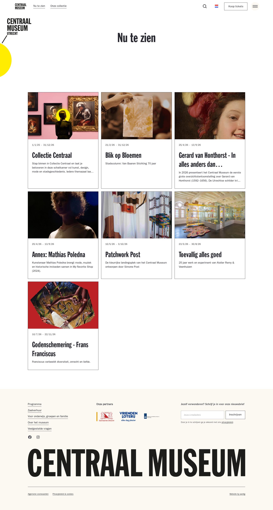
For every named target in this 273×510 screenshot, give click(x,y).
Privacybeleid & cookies (63, 494)
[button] (216, 6)
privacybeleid (227, 422)
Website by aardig (237, 494)
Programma (34, 404)
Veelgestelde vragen (40, 429)
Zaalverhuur (35, 410)
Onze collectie (58, 6)
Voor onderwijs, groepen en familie (48, 416)
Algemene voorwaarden (38, 494)
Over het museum (38, 422)
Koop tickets (235, 6)
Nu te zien (39, 6)
